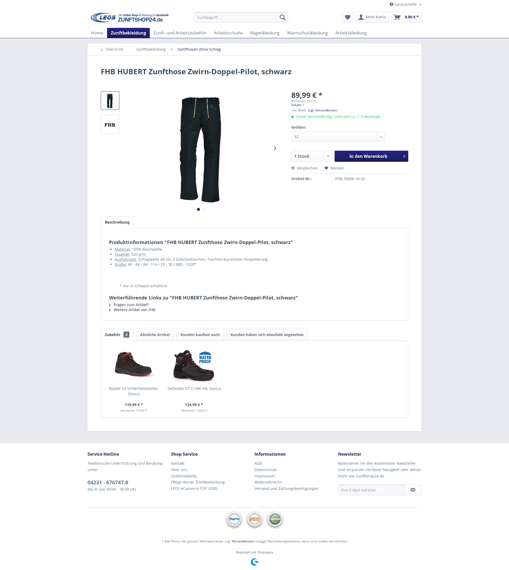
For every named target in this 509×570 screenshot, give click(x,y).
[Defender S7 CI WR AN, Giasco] (194, 364)
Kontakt (178, 463)
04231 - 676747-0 (107, 482)
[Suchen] (282, 17)
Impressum (264, 475)
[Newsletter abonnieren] (413, 490)
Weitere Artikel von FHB (134, 309)
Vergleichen (307, 168)
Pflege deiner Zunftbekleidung (198, 482)
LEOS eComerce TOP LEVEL (194, 488)
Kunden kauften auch (200, 334)
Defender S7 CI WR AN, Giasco (194, 388)
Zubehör (116, 334)
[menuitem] (241, 17)
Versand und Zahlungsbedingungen (286, 488)
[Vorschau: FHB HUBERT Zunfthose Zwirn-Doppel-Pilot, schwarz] (110, 100)
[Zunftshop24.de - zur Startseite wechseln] (130, 18)
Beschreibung (117, 222)
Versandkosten (243, 541)
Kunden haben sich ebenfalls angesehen (267, 334)
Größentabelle (183, 475)
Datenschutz (265, 469)
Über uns (179, 469)
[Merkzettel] (347, 17)
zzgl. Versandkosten (322, 110)
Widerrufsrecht (268, 482)
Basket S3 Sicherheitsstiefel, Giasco (134, 391)
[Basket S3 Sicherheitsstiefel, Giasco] (133, 364)
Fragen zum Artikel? (131, 304)
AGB (258, 463)
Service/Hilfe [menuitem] (405, 4)
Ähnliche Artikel (155, 334)
